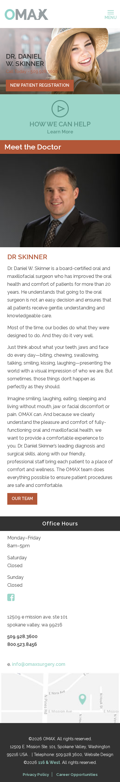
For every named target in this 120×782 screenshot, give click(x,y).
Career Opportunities (77, 774)
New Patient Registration (39, 85)
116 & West (49, 762)
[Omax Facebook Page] (11, 597)
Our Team (22, 498)
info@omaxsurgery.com (38, 664)
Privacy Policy (36, 774)
